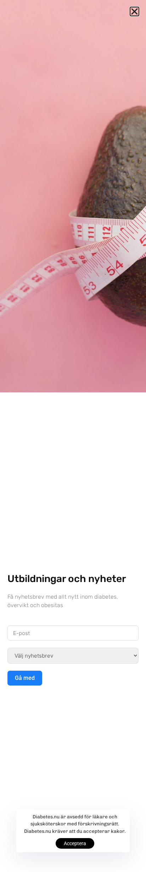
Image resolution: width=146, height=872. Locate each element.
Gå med (25, 678)
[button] (134, 11)
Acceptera (75, 843)
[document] (73, 436)
